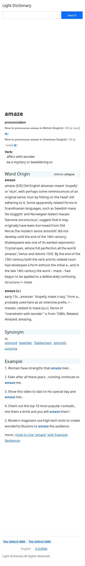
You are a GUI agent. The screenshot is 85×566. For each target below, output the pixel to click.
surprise (11, 348)
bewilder (25, 343)
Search (71, 15)
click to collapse (64, 174)
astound (11, 343)
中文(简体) (41, 549)
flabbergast (43, 343)
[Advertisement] (42, 63)
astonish (60, 343)
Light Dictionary (16, 5)
